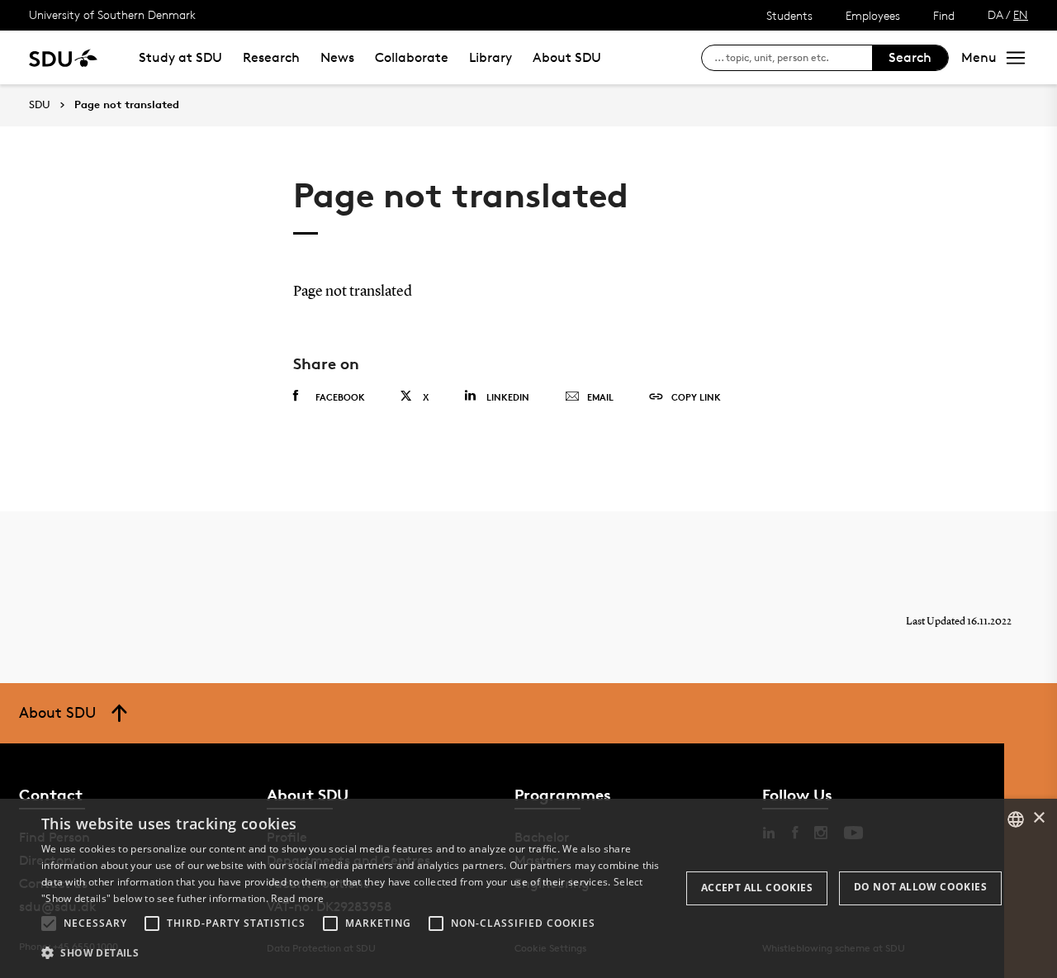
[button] (48, 923)
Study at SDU (180, 57)
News (337, 57)
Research (271, 57)
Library (490, 57)
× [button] (1038, 818)
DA (995, 14)
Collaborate (411, 57)
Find (944, 15)
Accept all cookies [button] (757, 888)
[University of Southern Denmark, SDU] (63, 57)
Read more (297, 898)
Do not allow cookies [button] (920, 887)
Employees (873, 15)
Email (600, 397)
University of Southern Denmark (112, 14)
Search (910, 57)
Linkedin (507, 397)
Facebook (340, 397)
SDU (39, 104)
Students (789, 15)
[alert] (528, 888)
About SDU (567, 57)
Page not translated (126, 105)
